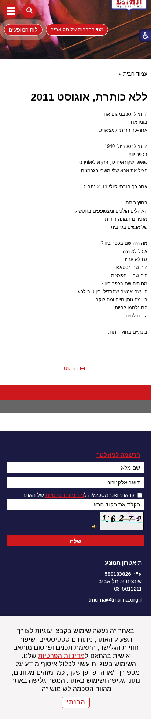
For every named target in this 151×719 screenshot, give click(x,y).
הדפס (71, 368)
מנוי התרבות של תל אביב (77, 29)
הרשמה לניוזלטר (118, 455)
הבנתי (75, 702)
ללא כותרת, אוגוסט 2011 (89, 97)
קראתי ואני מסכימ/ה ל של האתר (78, 495)
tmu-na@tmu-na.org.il (115, 599)
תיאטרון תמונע (123, 563)
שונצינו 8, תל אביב (120, 581)
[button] (11, 11)
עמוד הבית (135, 74)
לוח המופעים (23, 29)
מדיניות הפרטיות (61, 656)
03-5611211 (128, 588)
